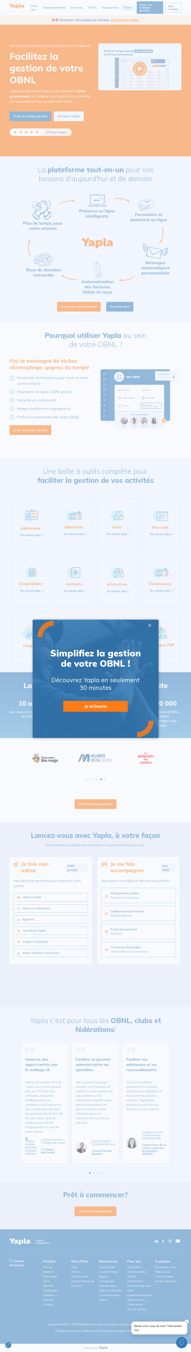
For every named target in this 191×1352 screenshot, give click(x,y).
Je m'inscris (95, 706)
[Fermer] (187, 1322)
